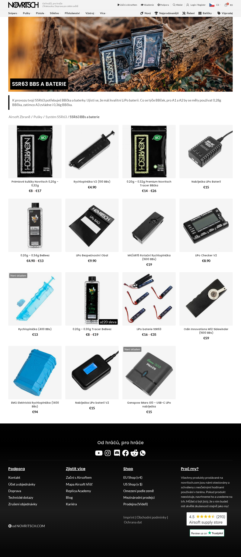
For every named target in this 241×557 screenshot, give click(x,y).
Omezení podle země (138, 491)
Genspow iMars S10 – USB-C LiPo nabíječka (149, 404)
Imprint (129, 517)
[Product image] (92, 151)
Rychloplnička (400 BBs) (35, 329)
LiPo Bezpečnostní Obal (92, 255)
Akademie (149, 4)
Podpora (164, 4)
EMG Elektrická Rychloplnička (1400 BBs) (35, 404)
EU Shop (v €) (132, 477)
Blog (69, 497)
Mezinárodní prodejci (139, 497)
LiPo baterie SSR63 (149, 329)
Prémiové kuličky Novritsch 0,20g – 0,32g (34, 183)
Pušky (38, 117)
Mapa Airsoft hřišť (79, 484)
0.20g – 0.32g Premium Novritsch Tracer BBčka (149, 183)
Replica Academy (78, 491)
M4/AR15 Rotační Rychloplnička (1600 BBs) (149, 257)
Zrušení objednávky (22, 504)
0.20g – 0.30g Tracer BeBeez (92, 329)
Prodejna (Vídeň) (135, 504)
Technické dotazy (20, 497)
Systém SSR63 (56, 117)
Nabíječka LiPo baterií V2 (92, 403)
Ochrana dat (133, 522)
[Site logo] (23, 4)
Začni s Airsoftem (128, 4)
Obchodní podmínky (151, 517)
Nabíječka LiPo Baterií (206, 182)
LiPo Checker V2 (206, 255)
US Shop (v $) (132, 484)
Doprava (14, 491)
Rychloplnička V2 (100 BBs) (92, 182)
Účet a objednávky (21, 484)
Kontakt (14, 477)
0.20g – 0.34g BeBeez (35, 255)
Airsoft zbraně (19, 117)
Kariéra (71, 504)
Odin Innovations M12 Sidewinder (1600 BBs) (206, 331)
